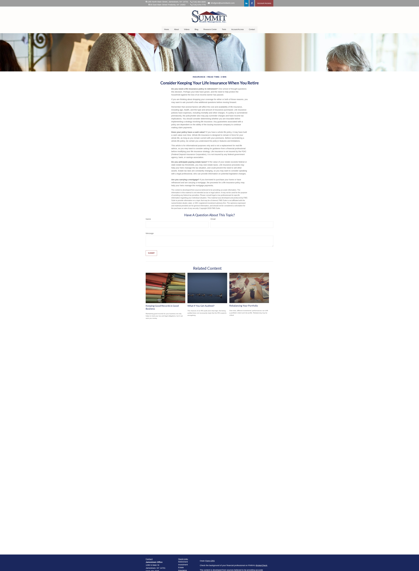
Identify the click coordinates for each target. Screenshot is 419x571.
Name (148, 219)
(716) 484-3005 (199, 2)
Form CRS (210, 561)
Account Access (264, 3)
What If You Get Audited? (201, 305)
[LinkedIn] (246, 3)
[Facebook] (252, 3)
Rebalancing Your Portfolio (243, 305)
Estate (181, 567)
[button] (167, 29)
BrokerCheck (261, 565)
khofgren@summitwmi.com (223, 3)
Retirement (183, 562)
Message (150, 233)
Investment (183, 565)
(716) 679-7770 (199, 5)
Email (213, 219)
